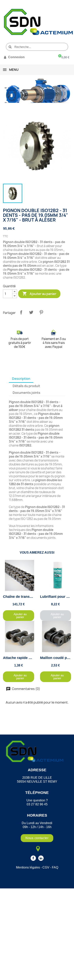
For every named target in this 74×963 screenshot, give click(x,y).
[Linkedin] (41, 858)
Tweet (31, 312)
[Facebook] (33, 858)
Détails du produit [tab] (26, 386)
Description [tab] (21, 378)
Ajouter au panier (39, 293)
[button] (18, 615)
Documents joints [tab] (26, 392)
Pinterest (41, 312)
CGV (45, 867)
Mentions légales (28, 867)
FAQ (55, 867)
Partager (21, 312)
